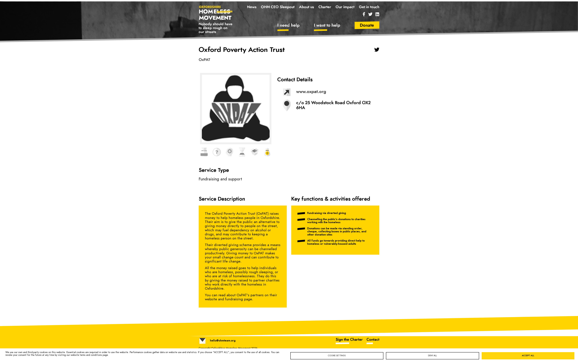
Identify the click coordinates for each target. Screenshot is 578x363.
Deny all (432, 356)
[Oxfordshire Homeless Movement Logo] (216, 12)
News (251, 7)
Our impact (345, 7)
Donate (367, 25)
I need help (288, 25)
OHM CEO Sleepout (278, 7)
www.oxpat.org (311, 92)
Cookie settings (337, 356)
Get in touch (369, 7)
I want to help (327, 25)
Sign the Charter (349, 339)
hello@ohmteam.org (222, 340)
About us (306, 7)
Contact (373, 339)
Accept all (528, 356)
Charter (325, 7)
